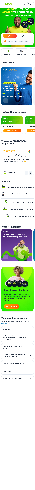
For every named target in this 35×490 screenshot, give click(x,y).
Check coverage (12, 130)
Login (24, 4)
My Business (25, 36)
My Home (10, 36)
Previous (26, 173)
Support (30, 4)
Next (30, 173)
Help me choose (11, 306)
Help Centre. (5, 323)
